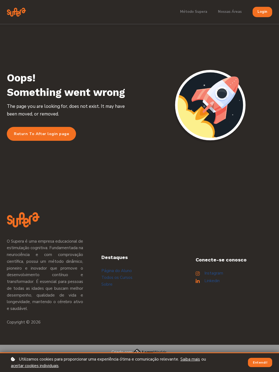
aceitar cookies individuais (35, 365)
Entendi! (260, 362)
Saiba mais (190, 359)
